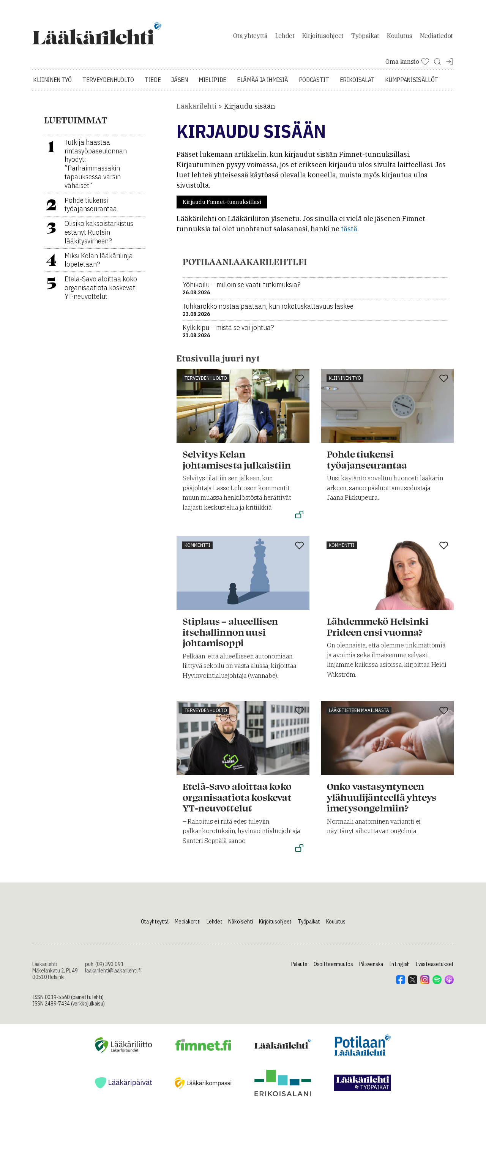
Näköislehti (240, 921)
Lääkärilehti (196, 106)
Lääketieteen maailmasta (359, 710)
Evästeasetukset (435, 964)
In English (399, 964)
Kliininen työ (52, 80)
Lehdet (285, 35)
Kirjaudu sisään (249, 106)
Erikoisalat (357, 80)
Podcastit (314, 80)
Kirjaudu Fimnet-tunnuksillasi (222, 202)
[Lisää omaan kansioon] (299, 379)
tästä (349, 228)
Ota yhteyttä (250, 35)
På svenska (371, 964)
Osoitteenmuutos (333, 964)
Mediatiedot (436, 35)
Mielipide (212, 80)
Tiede (153, 80)
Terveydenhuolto (108, 80)
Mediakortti (187, 921)
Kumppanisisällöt (411, 80)
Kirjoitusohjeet (323, 35)
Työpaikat (365, 35)
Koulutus (399, 35)
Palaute (299, 964)
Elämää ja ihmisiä (262, 80)
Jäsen (179, 80)
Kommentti (197, 545)
